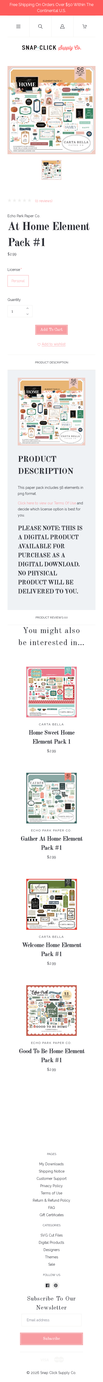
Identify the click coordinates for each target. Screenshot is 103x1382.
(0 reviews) (43, 201)
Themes (51, 1257)
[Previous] (14, 171)
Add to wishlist (54, 344)
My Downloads (51, 1164)
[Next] (90, 171)
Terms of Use (51, 1193)
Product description (51, 362)
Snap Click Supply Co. (58, 1373)
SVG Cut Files (51, 1235)
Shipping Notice (51, 1171)
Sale (51, 1264)
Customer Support (51, 1179)
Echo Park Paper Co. (24, 216)
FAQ (51, 1208)
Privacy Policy (51, 1186)
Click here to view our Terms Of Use (47, 503)
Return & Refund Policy (51, 1200)
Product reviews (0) (52, 617)
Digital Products (51, 1243)
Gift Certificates (52, 1215)
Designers (52, 1250)
